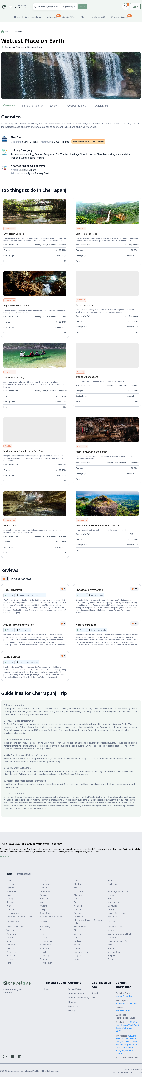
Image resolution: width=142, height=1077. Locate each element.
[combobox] (50, 6)
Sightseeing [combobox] (68, 7)
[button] (62, 96)
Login (135, 6)
